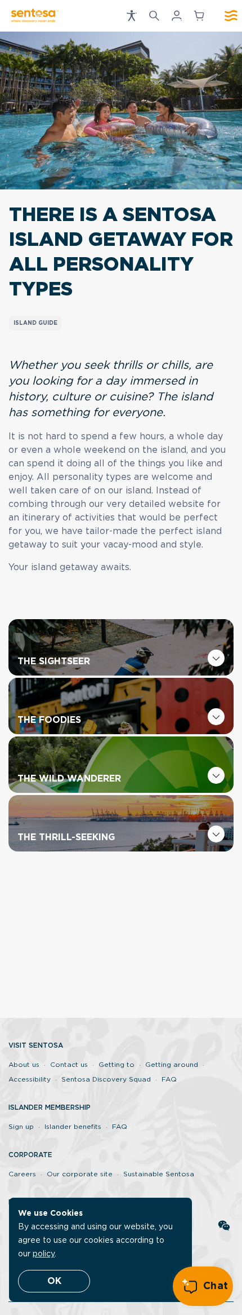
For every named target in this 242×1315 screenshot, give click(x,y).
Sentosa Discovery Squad (106, 1079)
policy (44, 1254)
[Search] (154, 16)
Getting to (116, 1064)
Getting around (171, 1064)
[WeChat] (224, 1226)
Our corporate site (80, 1174)
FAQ (169, 1079)
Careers (22, 1174)
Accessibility (29, 1079)
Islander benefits (72, 1126)
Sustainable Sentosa (158, 1174)
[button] (131, 16)
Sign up (21, 1126)
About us (23, 1064)
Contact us (69, 1064)
